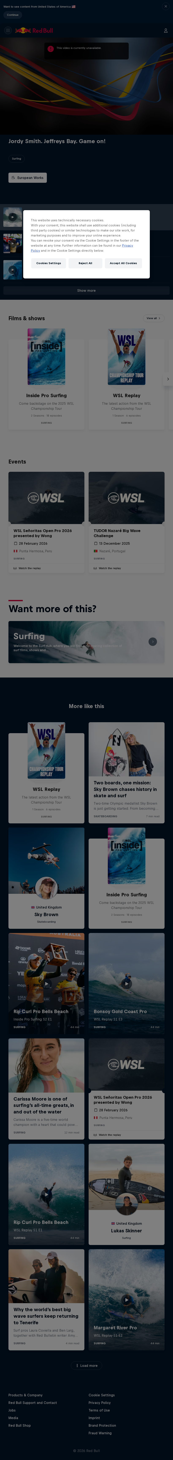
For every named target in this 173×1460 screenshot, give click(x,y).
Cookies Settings (48, 263)
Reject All (85, 263)
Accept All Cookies (123, 263)
